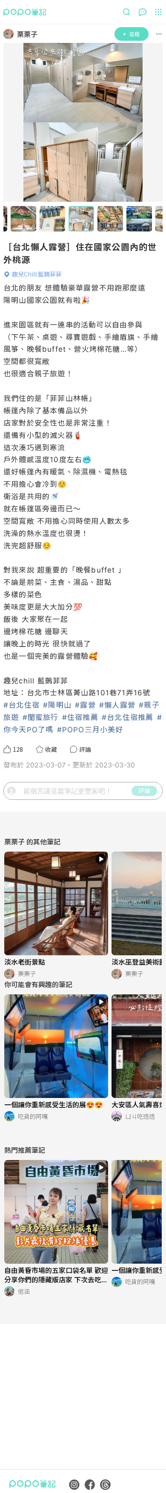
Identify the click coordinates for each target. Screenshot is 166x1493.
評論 (144, 790)
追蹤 (134, 33)
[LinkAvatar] (10, 34)
